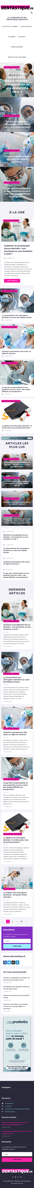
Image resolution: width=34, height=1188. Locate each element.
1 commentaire (7, 806)
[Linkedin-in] (10, 2)
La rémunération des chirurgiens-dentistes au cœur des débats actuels (16, 550)
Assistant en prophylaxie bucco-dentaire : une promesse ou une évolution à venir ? (15, 537)
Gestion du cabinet (11, 67)
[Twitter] (5, 2)
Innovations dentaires (10, 401)
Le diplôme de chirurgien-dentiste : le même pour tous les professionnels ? (15, 840)
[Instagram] (7, 2)
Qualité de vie (9, 889)
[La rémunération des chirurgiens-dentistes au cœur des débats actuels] (17, 480)
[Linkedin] (17, 962)
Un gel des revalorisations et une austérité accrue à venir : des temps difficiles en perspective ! (16, 389)
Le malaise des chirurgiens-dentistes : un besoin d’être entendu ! (15, 895)
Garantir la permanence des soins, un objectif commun (15, 733)
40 (22, 921)
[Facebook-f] (2, 2)
